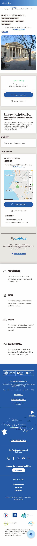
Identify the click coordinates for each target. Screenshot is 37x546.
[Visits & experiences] (16, 7)
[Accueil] (11, 7)
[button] (23, 7)
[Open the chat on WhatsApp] (31, 534)
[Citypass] (14, 7)
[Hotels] (13, 7)
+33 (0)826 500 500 (17, 399)
